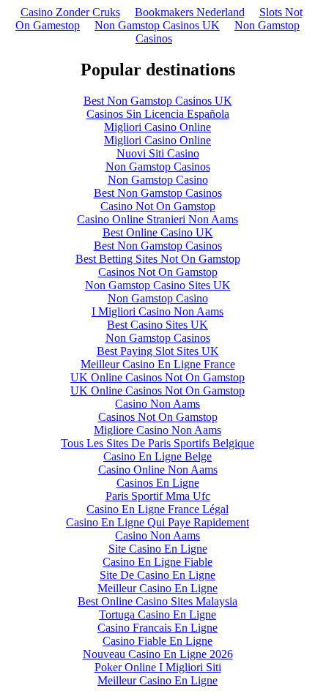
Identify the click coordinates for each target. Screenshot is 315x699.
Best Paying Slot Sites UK (158, 351)
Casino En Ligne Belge (157, 456)
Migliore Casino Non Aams (157, 430)
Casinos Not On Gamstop (158, 272)
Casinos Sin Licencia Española (157, 114)
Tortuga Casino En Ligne (157, 614)
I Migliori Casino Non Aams (157, 311)
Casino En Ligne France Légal (157, 509)
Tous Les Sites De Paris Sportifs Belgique (157, 443)
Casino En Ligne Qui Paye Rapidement (157, 522)
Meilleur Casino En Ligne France (158, 364)
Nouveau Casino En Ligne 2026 (158, 654)
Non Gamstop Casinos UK (157, 25)
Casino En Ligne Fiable (157, 562)
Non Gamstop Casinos (157, 166)
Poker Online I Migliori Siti (157, 667)
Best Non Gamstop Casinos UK (158, 100)
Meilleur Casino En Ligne (157, 588)
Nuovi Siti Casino (157, 153)
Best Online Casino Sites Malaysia (157, 601)
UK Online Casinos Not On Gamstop (157, 377)
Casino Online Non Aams (158, 469)
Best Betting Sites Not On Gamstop (157, 259)
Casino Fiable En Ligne (157, 641)
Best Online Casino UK (158, 232)
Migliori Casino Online (157, 127)
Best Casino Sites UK (157, 324)
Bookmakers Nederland (190, 12)
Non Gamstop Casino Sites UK (158, 285)
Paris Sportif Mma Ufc (157, 496)
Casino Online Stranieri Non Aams (157, 219)
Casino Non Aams (157, 403)
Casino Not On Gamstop (157, 206)
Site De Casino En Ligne (157, 575)
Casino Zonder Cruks (70, 12)
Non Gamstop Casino (158, 179)
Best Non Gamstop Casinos (158, 193)
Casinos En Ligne (157, 482)
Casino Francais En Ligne (157, 627)
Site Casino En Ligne (157, 548)
